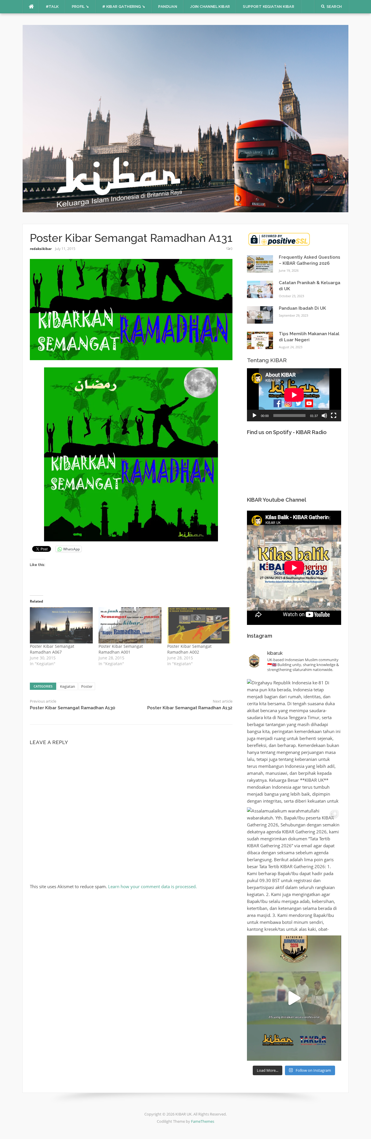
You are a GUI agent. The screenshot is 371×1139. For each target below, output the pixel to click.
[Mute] (324, 415)
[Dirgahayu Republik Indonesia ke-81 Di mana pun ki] (294, 741)
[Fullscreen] (334, 415)
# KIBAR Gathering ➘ (124, 6)
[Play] (254, 415)
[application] (294, 394)
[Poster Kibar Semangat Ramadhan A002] (198, 625)
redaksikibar (41, 248)
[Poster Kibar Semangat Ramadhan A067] (61, 625)
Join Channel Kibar (210, 6)
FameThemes (202, 1121)
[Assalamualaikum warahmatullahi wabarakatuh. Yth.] (294, 870)
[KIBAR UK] (186, 118)
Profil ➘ (80, 6)
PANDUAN (167, 6)
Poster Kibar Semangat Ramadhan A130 (72, 707)
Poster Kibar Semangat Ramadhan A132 (189, 707)
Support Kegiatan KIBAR (268, 6)
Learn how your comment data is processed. (152, 886)
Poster (86, 686)
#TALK (52, 6)
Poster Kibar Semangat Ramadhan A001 (121, 649)
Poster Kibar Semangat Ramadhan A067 (52, 649)
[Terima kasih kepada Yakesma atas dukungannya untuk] (294, 998)
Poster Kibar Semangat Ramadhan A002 (189, 649)
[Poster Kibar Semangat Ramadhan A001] (130, 625)
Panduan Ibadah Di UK (302, 308)
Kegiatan (67, 686)
